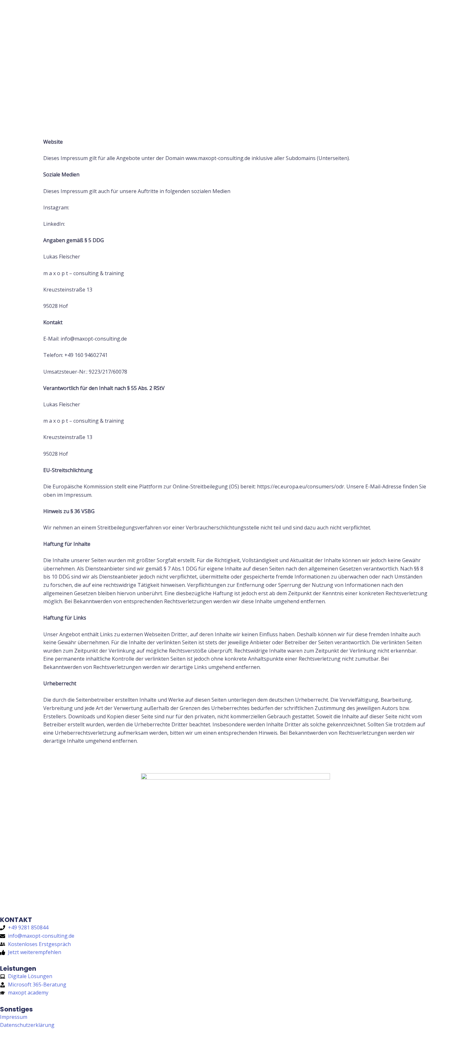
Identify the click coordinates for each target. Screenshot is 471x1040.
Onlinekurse (349, 18)
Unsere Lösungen (295, 18)
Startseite (245, 18)
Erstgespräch (396, 18)
